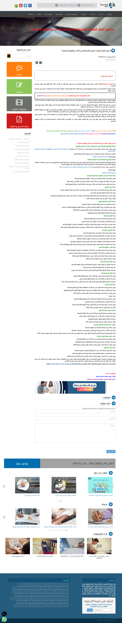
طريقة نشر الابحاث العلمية (23, 152)
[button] (22, 463)
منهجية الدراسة (39, 602)
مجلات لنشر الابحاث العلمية (15, 139)
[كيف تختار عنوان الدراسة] (45, 546)
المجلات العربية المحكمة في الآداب (21, 171)
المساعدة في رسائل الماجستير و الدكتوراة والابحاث (56, 598)
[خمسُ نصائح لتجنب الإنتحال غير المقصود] (99, 546)
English (30, 14)
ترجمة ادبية (50, 605)
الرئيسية (109, 14)
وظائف (39, 14)
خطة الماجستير (59, 591)
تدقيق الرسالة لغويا (35, 588)
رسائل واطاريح (50, 584)
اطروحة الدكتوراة (63, 588)
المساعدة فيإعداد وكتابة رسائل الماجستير (72, 133)
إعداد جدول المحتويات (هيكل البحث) (100, 527)
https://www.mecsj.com (100, 156)
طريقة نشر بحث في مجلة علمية (22, 149)
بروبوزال (41, 591)
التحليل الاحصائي (17, 588)
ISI (68, 149)
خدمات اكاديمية (15, 598)
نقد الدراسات (43, 605)
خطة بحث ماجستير (50, 591)
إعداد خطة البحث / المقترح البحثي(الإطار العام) (82, 131)
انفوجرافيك (59, 14)
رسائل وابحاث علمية (25, 598)
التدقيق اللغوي (53, 588)
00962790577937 (87, 5)
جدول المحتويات (21, 602)
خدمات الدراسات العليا (37, 598)
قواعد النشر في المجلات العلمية (21, 159)
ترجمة (56, 605)
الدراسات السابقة (26, 595)
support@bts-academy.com (67, 5)
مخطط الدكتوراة (45, 595)
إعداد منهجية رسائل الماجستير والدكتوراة (26, 527)
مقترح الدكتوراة (24, 591)
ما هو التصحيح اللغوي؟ (32, 495)
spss (66, 591)
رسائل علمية (58, 584)
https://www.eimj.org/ (109, 173)
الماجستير (65, 584)
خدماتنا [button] (93, 14)
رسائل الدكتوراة (32, 584)
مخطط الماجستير (54, 595)
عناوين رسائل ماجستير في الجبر (65, 495)
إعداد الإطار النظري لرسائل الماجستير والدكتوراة (60, 527)
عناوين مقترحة (30, 602)
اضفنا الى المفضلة (111, 59)
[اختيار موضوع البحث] (17, 546)
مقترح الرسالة (16, 591)
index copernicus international (58, 149)
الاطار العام (18, 595)
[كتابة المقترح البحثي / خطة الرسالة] (72, 546)
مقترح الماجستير (34, 591)
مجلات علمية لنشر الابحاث (23, 142)
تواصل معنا (48, 14)
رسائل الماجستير (41, 584)
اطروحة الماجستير (23, 584)
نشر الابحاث (64, 602)
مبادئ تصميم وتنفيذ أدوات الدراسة (101, 495)
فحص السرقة (26, 605)
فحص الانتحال (17, 605)
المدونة (83, 14)
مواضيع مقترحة (63, 605)
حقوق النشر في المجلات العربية (22, 163)
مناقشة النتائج (34, 605)
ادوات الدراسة (56, 602)
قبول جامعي (48, 602)
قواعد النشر (26, 139)
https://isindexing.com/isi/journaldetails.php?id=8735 (75, 167)
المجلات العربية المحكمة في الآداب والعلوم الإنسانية (19, 167)
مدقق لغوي (26, 588)
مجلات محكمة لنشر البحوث (23, 145)
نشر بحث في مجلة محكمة (23, 156)
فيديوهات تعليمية (71, 14)
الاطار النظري (36, 595)
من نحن (101, 14)
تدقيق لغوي (45, 588)
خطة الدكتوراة (64, 595)
